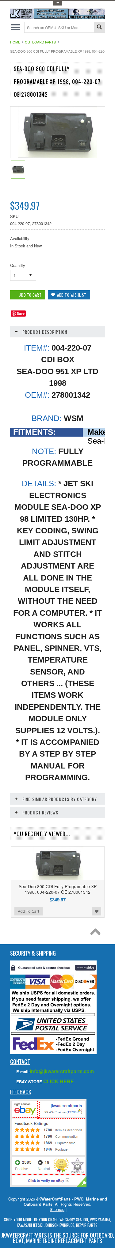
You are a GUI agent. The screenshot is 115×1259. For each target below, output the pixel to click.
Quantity (17, 265)
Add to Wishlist (96, 911)
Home (15, 41)
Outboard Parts (40, 41)
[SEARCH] (99, 27)
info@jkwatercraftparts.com (62, 1071)
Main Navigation (15, 27)
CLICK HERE (58, 1081)
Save (21, 313)
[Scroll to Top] (97, 933)
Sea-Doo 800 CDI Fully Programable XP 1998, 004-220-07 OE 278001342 (58, 889)
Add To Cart (28, 911)
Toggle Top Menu (57, 3)
